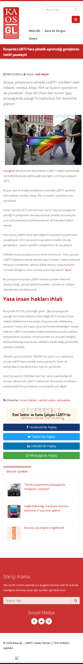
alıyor (63, 386)
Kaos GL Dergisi (55, 30)
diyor (68, 270)
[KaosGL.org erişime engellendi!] (14, 533)
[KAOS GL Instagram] (49, 621)
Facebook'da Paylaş (42, 427)
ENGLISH (34, 30)
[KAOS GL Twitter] (41, 621)
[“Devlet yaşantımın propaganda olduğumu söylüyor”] (14, 489)
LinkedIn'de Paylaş (43, 446)
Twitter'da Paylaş (43, 437)
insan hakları (28, 400)
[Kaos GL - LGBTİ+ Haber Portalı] (12, 23)
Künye (33, 38)
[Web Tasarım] (47, 658)
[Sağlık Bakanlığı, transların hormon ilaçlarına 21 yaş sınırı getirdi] (14, 511)
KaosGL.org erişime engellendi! (44, 528)
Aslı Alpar (42, 74)
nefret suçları (47, 400)
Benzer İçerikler (17, 471)
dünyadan (63, 400)
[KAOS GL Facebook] (34, 621)
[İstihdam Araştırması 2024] (41, 413)
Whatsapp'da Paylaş (43, 455)
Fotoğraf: (9, 171)
